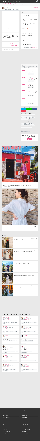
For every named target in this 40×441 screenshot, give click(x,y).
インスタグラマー (9, 1)
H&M (9, 340)
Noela (12, 322)
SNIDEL (9, 322)
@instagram (24, 431)
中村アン (25, 326)
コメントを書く (11, 43)
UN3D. (22, 323)
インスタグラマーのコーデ (26, 429)
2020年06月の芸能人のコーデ (25, 131)
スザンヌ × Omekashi (30, 124)
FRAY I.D (31, 322)
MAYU (29, 91)
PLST (22, 332)
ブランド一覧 (5, 429)
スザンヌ (15, 3)
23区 (22, 331)
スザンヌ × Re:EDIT (24, 124)
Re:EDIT (22, 127)
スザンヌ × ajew (23, 116)
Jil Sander (13, 369)
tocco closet (15, 322)
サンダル (29, 77)
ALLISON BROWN (24, 352)
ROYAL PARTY (24, 360)
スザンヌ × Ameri (23, 123)
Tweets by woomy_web (6, 374)
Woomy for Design (25, 415)
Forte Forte (34, 322)
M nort (35, 360)
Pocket (23, 110)
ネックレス (29, 90)
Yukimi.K (29, 71)
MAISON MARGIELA (9, 331)
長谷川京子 (7, 346)
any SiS (4, 323)
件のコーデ (8, 319)
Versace (36, 369)
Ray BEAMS (29, 369)
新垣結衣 (6, 355)
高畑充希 (25, 335)
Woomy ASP (5, 410)
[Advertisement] (29, 56)
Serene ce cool (30, 78)
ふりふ (16, 360)
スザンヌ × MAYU (28, 116)
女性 (13, 9)
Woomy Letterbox (24, 417)
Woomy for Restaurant (6, 417)
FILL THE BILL (5, 361)
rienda (33, 360)
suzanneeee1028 (8, 9)
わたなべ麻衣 (26, 355)
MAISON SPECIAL (11, 360)
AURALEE (4, 370)
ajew (28, 85)
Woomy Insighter (24, 410)
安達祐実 (6, 335)
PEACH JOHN (26, 331)
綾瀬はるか (7, 364)
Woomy (4, 1)
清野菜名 (25, 364)
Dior (29, 331)
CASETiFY (15, 331)
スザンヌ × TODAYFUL (30, 123)
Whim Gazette (5, 352)
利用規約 (4, 433)
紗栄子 (25, 346)
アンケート (29, 139)
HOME (3, 3)
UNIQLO (4, 331)
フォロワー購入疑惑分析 (25, 424)
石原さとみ (26, 317)
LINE (29, 109)
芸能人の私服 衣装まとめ (9, 3)
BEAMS (33, 369)
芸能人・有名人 (18, 1)
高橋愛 (6, 326)
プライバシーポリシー (6, 431)
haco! (3, 332)
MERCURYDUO (5, 322)
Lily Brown (23, 322)
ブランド (23, 1)
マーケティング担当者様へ (26, 433)
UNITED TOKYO (24, 343)
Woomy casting (5, 415)
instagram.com (34, 47)
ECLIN (30, 360)
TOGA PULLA (13, 340)
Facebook (35, 109)
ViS (12, 331)
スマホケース (30, 84)
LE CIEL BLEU (27, 322)
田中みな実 (7, 317)
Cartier (7, 370)
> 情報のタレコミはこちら (14, 45)
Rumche (7, 340)
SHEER (27, 360)
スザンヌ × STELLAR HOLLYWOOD (26, 117)
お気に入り (35, 7)
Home (4, 424)
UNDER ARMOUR (32, 331)
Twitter (24, 109)
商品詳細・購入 (30, 73)
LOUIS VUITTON (30, 340)
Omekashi (25, 127)
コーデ (14, 1)
